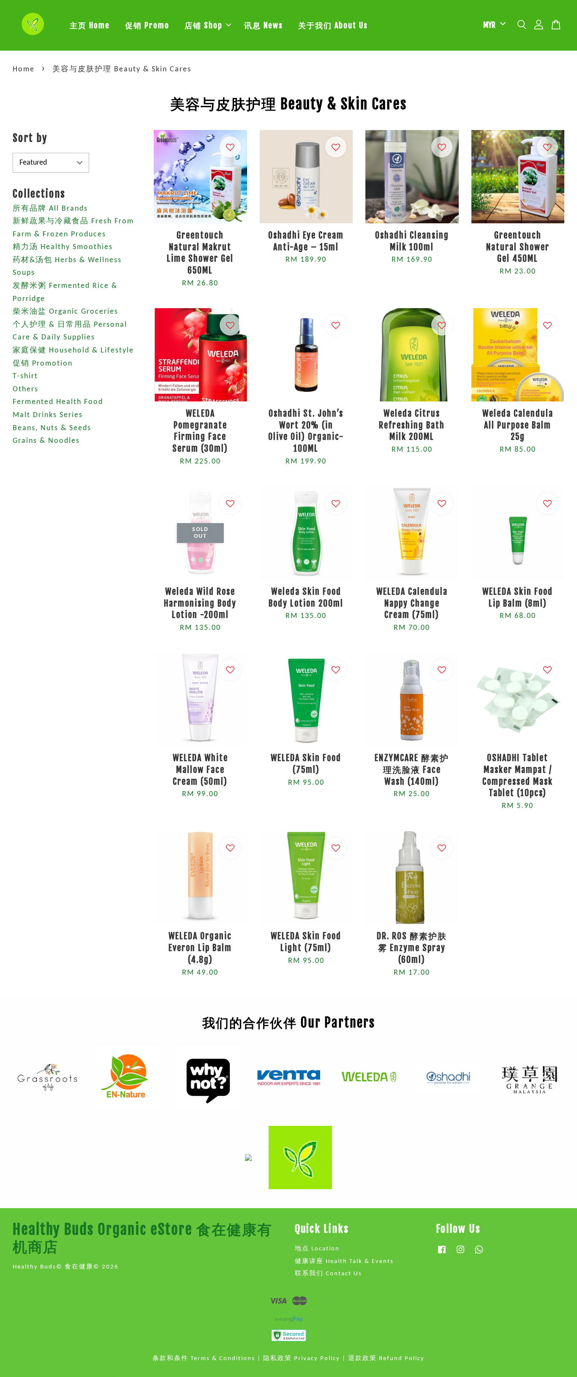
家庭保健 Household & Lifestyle (73, 351)
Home (24, 69)
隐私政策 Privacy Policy (301, 1358)
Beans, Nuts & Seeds (52, 428)
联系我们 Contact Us (328, 1274)
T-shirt (25, 376)
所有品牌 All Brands (50, 209)
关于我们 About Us (333, 25)
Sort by (30, 138)
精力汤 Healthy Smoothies (63, 247)
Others (25, 389)
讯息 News (263, 25)
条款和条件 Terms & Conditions (203, 1358)
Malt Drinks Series (48, 415)
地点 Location (317, 1249)
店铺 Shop (204, 25)
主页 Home (90, 25)
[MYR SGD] (493, 25)
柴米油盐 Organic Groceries (65, 312)
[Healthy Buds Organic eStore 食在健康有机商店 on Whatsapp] (479, 1254)
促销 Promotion (43, 364)
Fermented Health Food (58, 402)
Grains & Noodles (46, 441)
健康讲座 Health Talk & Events (344, 1261)
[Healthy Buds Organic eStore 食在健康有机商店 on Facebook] (442, 1254)
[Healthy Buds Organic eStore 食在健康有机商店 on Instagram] (460, 1254)
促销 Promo (147, 25)
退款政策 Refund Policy (386, 1358)
